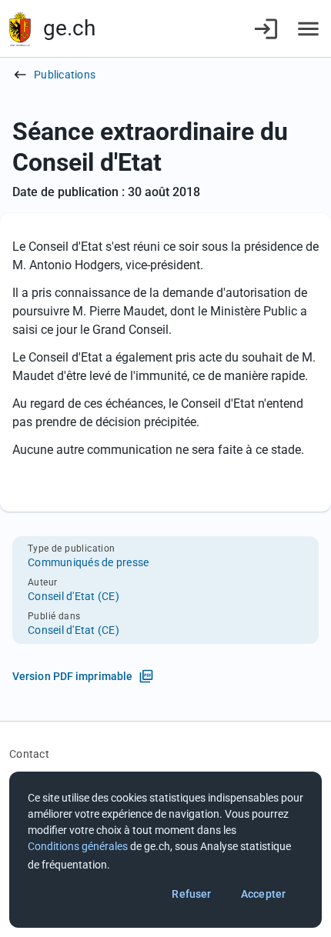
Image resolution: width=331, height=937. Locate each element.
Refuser (191, 894)
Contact (29, 754)
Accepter (263, 894)
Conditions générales (78, 846)
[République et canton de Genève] (20, 29)
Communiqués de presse (88, 562)
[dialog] (165, 850)
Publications (64, 74)
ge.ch (69, 28)
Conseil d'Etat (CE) (73, 596)
